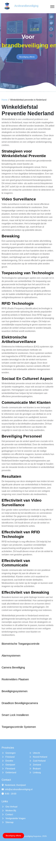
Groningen (10, 753)
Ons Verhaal (11, 807)
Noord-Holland (39, 757)
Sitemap (9, 822)
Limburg (36, 772)
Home (4, 100)
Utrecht (36, 753)
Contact (9, 814)
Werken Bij (10, 810)
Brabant (36, 768)
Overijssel (10, 765)
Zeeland (36, 765)
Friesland (10, 757)
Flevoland (10, 768)
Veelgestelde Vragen (15, 818)
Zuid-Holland (39, 761)
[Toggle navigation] (52, 6)
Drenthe (9, 761)
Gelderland (10, 772)
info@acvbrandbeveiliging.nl (18, 789)
